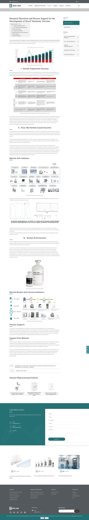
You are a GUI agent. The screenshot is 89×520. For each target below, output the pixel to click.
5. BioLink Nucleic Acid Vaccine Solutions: (20, 32)
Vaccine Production (34, 495)
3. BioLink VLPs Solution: (16, 29)
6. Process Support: (15, 34)
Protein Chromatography (68, 46)
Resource (49, 5)
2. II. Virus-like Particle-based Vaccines (19, 27)
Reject (42, 518)
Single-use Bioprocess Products (69, 37)
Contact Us (68, 5)
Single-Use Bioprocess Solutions (36, 492)
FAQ (73, 497)
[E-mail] (87, 347)
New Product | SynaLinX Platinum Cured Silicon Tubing (20, 477)
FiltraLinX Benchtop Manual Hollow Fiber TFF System (17, 393)
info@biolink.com (14, 1)
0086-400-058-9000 (17, 427)
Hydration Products (69, 54)
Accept (46, 518)
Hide (19, 24)
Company (61, 5)
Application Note (24, 10)
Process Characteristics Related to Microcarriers (44, 475)
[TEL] (87, 349)
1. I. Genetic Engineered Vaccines (18, 25)
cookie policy (73, 516)
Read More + (25, 471)
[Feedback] (87, 352)
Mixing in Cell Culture (21, 370)
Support (55, 5)
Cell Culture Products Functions (65, 475)
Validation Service (76, 495)
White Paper (67, 27)
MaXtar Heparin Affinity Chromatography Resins (51, 393)
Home (12, 10)
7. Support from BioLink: (16, 35)
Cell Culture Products (69, 41)
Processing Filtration (69, 50)
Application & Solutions (40, 5)
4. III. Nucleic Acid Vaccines (17, 30)
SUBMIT (57, 439)
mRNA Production (34, 497)
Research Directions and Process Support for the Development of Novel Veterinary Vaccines (50, 10)
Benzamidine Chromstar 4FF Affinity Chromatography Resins (34, 394)
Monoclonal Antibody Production (37, 494)
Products (30, 5)
